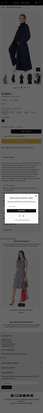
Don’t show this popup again (22, 220)
